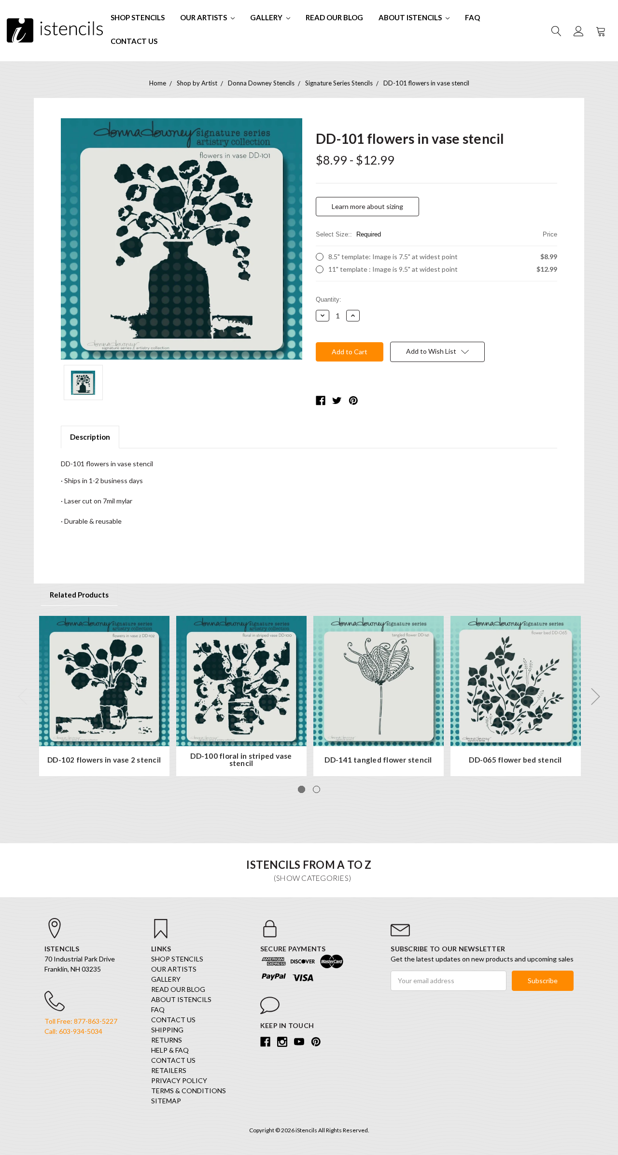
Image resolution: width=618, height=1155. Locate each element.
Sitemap (166, 1101)
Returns (166, 1040)
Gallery (267, 17)
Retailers (168, 1070)
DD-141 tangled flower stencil (378, 760)
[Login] (578, 30)
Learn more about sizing (367, 206)
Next (595, 696)
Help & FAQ (170, 1050)
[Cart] (600, 30)
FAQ (472, 17)
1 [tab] (301, 789)
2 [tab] (316, 789)
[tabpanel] (104, 696)
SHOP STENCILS (138, 17)
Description (90, 436)
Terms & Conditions (188, 1090)
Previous (22, 696)
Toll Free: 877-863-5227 (80, 1021)
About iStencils (411, 17)
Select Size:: (436, 234)
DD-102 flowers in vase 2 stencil (104, 760)
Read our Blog (334, 17)
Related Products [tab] (79, 594)
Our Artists (204, 17)
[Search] (556, 30)
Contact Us (134, 41)
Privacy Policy (179, 1080)
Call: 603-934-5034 (73, 1031)
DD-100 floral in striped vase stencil (241, 759)
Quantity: (328, 299)
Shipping (167, 1030)
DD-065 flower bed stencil (515, 760)
